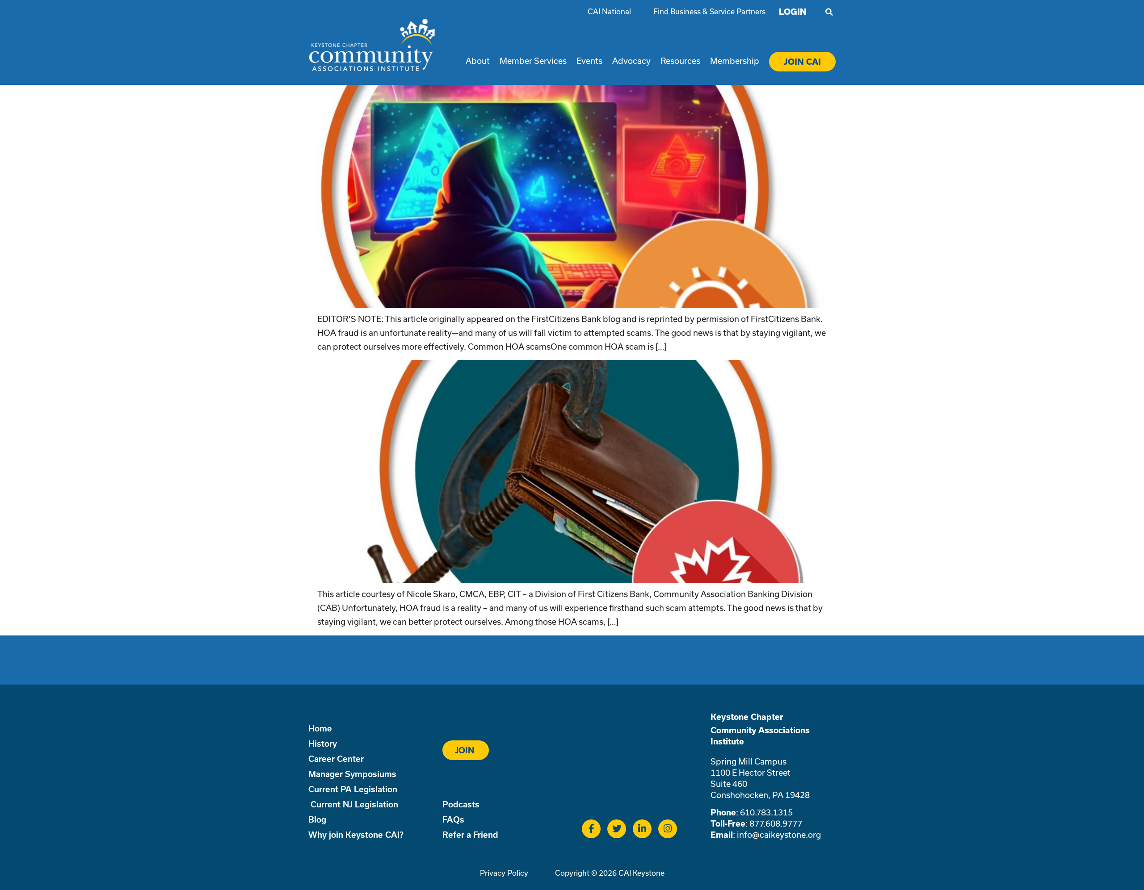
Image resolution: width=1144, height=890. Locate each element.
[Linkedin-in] (642, 828)
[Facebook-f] (591, 828)
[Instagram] (667, 828)
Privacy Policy (504, 873)
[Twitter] (616, 828)
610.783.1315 (766, 812)
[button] (829, 12)
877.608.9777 (775, 823)
